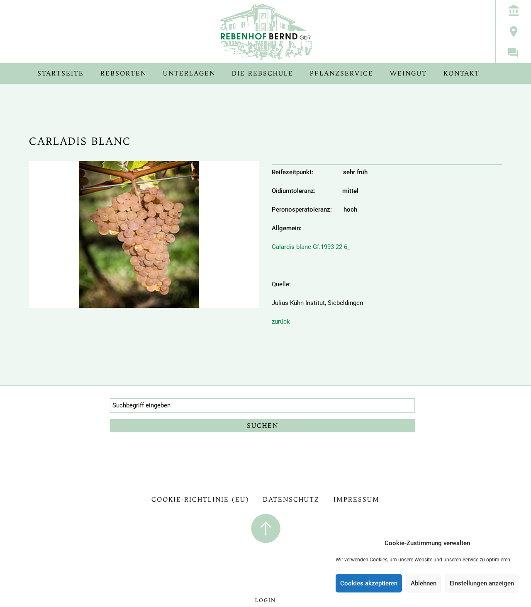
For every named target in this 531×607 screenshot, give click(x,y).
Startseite (60, 73)
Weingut (408, 73)
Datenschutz (291, 499)
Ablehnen (423, 583)
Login (265, 600)
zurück (281, 321)
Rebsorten (123, 73)
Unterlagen (189, 73)
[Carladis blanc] (144, 240)
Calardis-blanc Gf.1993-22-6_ (311, 247)
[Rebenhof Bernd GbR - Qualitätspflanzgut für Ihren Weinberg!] (266, 31)
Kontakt (461, 73)
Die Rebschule (262, 73)
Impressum (357, 499)
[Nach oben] (265, 527)
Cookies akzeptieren (368, 583)
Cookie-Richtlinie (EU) (200, 499)
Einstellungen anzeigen (482, 583)
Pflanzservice (341, 73)
